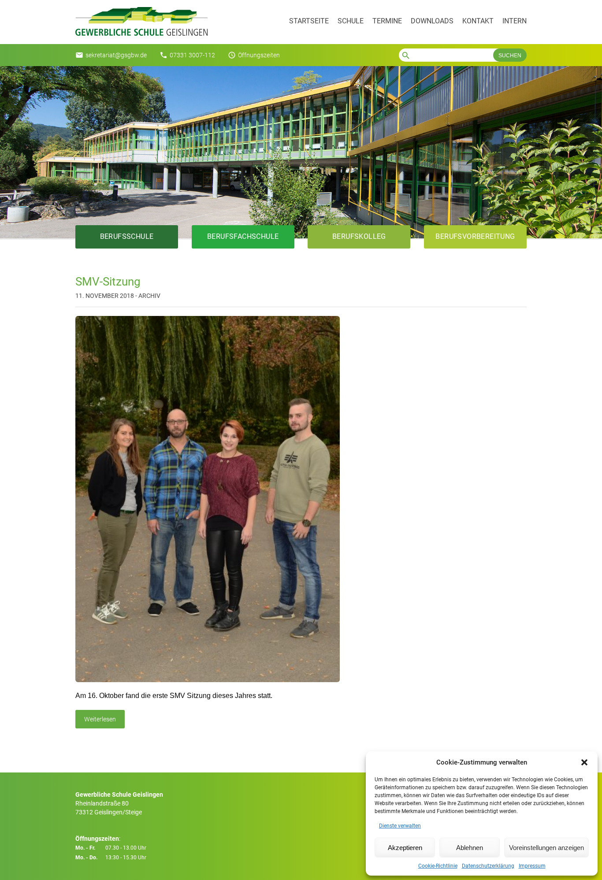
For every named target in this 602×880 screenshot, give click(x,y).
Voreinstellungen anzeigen (546, 847)
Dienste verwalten (400, 826)
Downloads (432, 21)
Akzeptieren (405, 847)
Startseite (309, 21)
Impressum (532, 866)
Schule (351, 21)
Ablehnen (469, 847)
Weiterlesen (100, 719)
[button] (584, 762)
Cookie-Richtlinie (437, 866)
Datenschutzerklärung (488, 866)
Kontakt (478, 21)
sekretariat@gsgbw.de (116, 55)
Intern (514, 21)
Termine (387, 21)
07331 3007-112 (192, 55)
